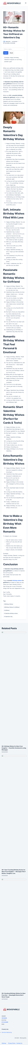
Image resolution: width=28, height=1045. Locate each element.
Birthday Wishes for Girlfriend (11, 607)
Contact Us (19, 1043)
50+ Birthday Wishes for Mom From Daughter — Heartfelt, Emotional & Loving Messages (14, 748)
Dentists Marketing (7, 1032)
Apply (5, 53)
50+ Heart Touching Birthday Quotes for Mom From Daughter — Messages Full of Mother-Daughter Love (13, 871)
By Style (4, 1020)
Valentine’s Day (8, 616)
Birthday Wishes (8, 604)
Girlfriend (6, 610)
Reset (11, 53)
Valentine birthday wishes (11, 613)
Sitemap (4, 1043)
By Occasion (6, 43)
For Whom (12, 43)
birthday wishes (17, 580)
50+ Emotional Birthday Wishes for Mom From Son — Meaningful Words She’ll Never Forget (13, 995)
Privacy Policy (12, 1043)
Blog (3, 1024)
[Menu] (25, 3)
